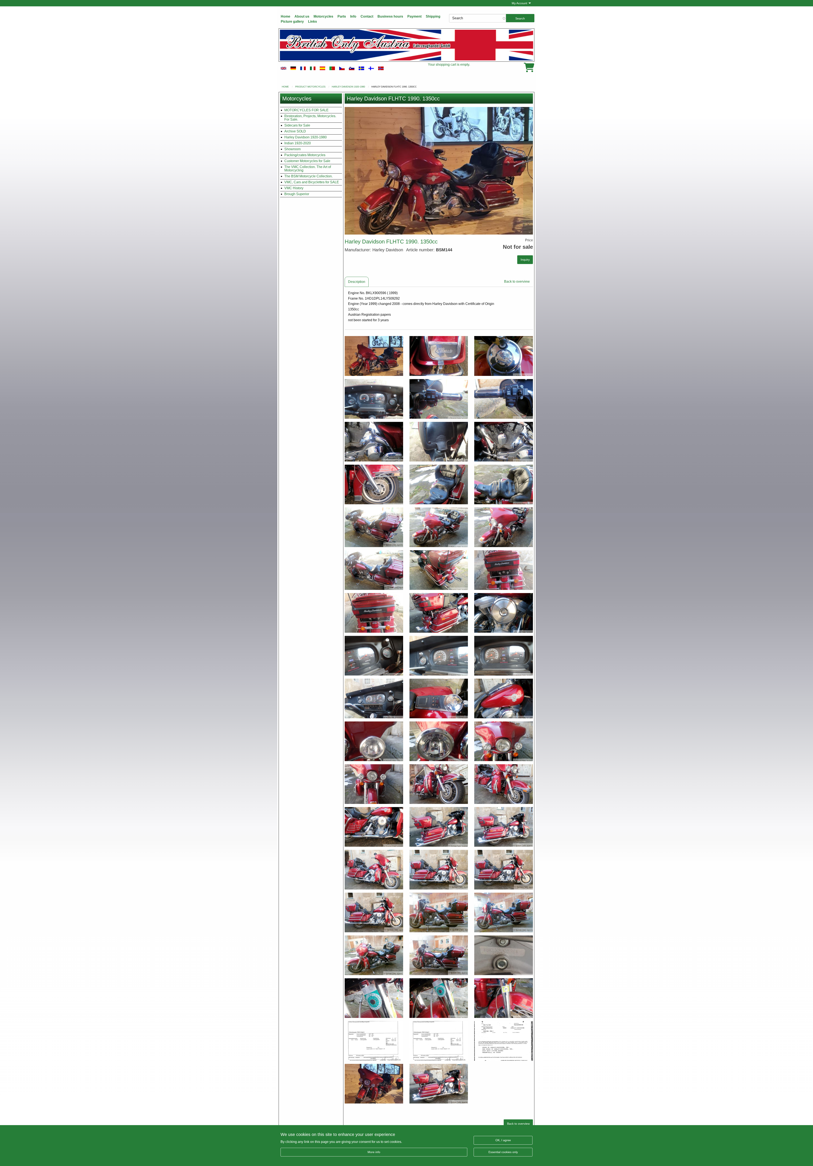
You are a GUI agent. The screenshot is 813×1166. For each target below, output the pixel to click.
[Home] (406, 45)
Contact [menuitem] (367, 16)
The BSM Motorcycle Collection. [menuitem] (308, 176)
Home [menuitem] (285, 16)
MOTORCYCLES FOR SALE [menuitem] (306, 110)
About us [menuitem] (302, 16)
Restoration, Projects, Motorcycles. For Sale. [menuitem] (310, 117)
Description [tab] (356, 282)
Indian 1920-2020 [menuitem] (297, 143)
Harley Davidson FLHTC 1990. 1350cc (394, 86)
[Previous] (349, 171)
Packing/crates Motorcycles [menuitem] (304, 155)
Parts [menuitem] (341, 16)
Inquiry (525, 259)
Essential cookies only (503, 1152)
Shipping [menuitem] (433, 16)
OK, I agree (503, 1140)
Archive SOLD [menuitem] (295, 131)
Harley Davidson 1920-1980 (348, 86)
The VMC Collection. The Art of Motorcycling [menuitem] (307, 168)
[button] (439, 171)
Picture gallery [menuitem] (292, 21)
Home (285, 86)
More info (374, 1152)
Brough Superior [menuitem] (296, 194)
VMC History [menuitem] (293, 188)
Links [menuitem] (312, 21)
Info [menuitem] (353, 16)
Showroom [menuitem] (292, 149)
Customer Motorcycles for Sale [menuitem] (307, 161)
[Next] (528, 171)
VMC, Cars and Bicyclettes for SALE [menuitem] (311, 182)
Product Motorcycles (310, 86)
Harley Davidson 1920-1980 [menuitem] (305, 137)
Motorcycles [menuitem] (323, 16)
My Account (519, 3)
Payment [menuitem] (414, 16)
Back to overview (517, 281)
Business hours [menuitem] (390, 16)
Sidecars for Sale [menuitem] (297, 125)
